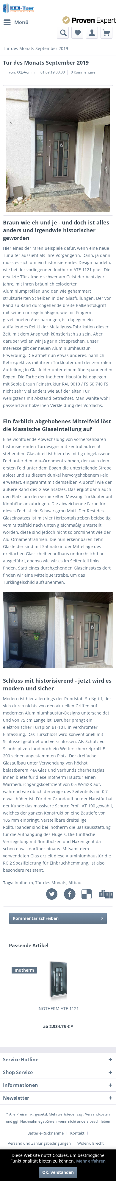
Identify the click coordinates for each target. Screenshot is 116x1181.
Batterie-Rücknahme (45, 1133)
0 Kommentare (83, 72)
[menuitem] (16, 22)
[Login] (92, 33)
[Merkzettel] (77, 33)
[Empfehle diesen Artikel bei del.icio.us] (90, 894)
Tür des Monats (50, 882)
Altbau (74, 882)
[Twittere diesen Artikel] (55, 894)
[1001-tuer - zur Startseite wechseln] (18, 8)
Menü (21, 22)
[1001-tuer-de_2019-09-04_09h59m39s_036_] (58, 150)
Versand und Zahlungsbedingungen (39, 1143)
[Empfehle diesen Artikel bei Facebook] (72, 894)
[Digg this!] (106, 894)
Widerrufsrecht (90, 1143)
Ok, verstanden (58, 1172)
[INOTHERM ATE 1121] (58, 982)
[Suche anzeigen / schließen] (63, 33)
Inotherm (24, 882)
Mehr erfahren (91, 1161)
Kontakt (77, 1133)
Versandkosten (97, 1114)
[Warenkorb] (106, 33)
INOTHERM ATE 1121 (58, 1008)
